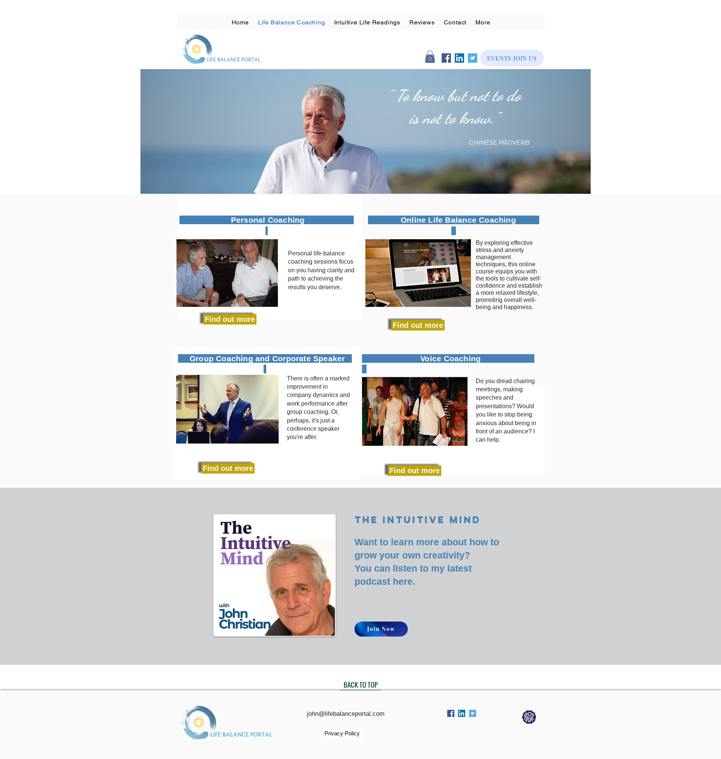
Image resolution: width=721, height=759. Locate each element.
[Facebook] (446, 58)
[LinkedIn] (459, 58)
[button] (422, 22)
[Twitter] (472, 58)
